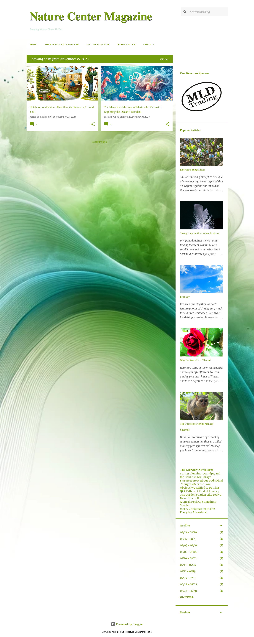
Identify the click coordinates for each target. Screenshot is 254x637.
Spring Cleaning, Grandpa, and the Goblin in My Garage (200, 475)
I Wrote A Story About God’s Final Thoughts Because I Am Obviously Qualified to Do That (201, 484)
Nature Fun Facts (98, 44)
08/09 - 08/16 (188, 545)
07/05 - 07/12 (188, 578)
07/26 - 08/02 (188, 558)
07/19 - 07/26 (188, 565)
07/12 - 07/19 (188, 571)
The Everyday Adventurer (62, 44)
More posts (99, 142)
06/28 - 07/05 (188, 584)
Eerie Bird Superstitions (192, 169)
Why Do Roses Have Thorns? (195, 360)
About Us (149, 44)
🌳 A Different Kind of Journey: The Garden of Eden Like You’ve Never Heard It (200, 494)
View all (165, 59)
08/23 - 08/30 (188, 532)
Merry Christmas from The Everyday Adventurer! (197, 510)
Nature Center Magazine (91, 15)
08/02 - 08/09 (188, 552)
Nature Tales (126, 44)
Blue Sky (185, 296)
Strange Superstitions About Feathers (199, 233)
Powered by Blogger (129, 624)
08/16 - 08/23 (188, 539)
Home (33, 44)
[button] (93, 124)
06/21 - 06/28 (188, 591)
